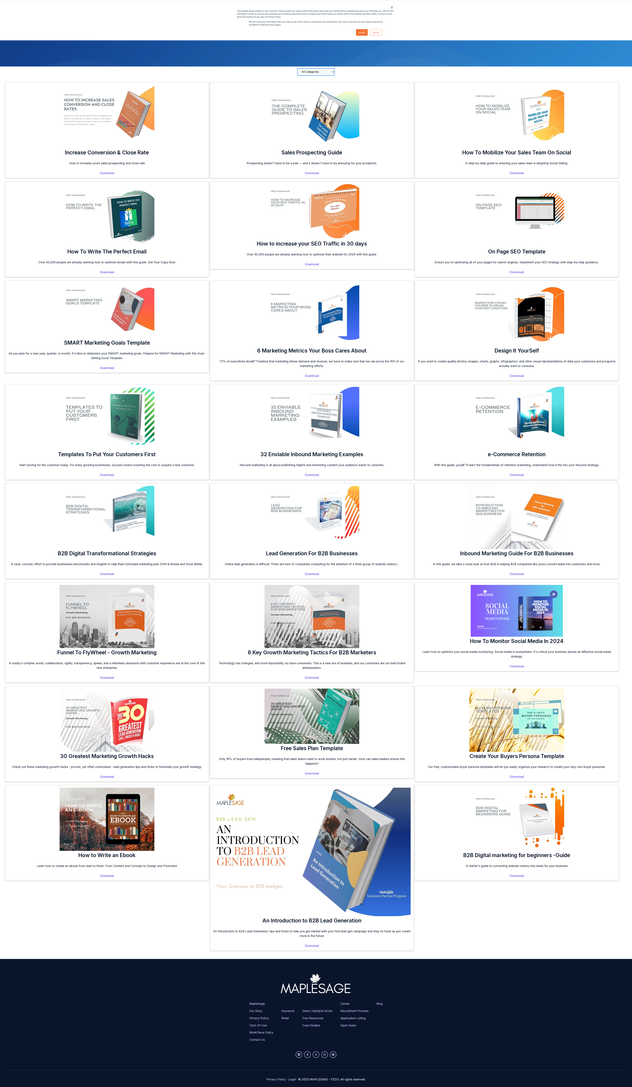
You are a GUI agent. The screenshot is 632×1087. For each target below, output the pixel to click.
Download (107, 173)
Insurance (287, 1011)
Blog (379, 1003)
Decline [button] (375, 32)
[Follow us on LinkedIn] (299, 1054)
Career (344, 1003)
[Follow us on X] (316, 1054)
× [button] (392, 6)
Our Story (255, 1011)
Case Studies (311, 1025)
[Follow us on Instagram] (324, 1054)
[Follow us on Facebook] (307, 1054)
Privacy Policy (259, 1018)
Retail (285, 1018)
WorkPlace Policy (261, 1032)
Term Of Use (258, 1025)
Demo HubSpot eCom (317, 1011)
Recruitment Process (354, 1011)
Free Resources (312, 1018)
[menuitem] (261, 1024)
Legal (292, 1079)
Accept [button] (362, 32)
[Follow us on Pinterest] (333, 1054)
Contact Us (257, 1039)
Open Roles (348, 1025)
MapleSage (257, 1003)
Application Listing (353, 1018)
